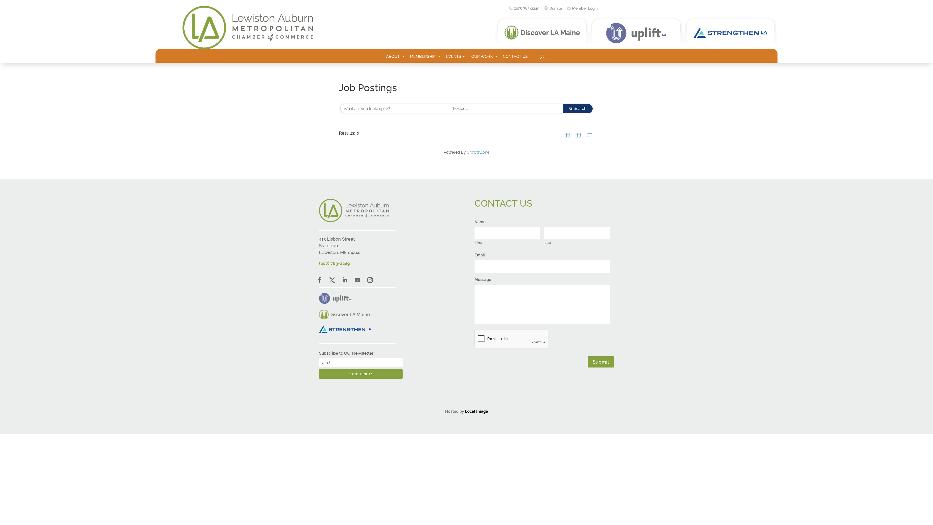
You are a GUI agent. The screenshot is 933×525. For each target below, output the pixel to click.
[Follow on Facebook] (319, 280)
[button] (567, 135)
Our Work (482, 57)
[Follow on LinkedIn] (344, 280)
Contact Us (515, 57)
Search (580, 108)
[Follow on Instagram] (370, 280)
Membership (423, 57)
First (478, 243)
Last (548, 243)
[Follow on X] (332, 280)
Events (453, 57)
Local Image (476, 411)
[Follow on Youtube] (357, 280)
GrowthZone (478, 152)
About (393, 57)
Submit (601, 362)
